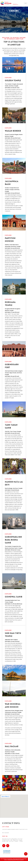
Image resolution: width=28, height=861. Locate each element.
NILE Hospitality (22, 859)
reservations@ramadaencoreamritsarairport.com (14, 829)
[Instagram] (7, 845)
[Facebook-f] (3, 845)
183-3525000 (5, 832)
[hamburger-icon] (25, 3)
